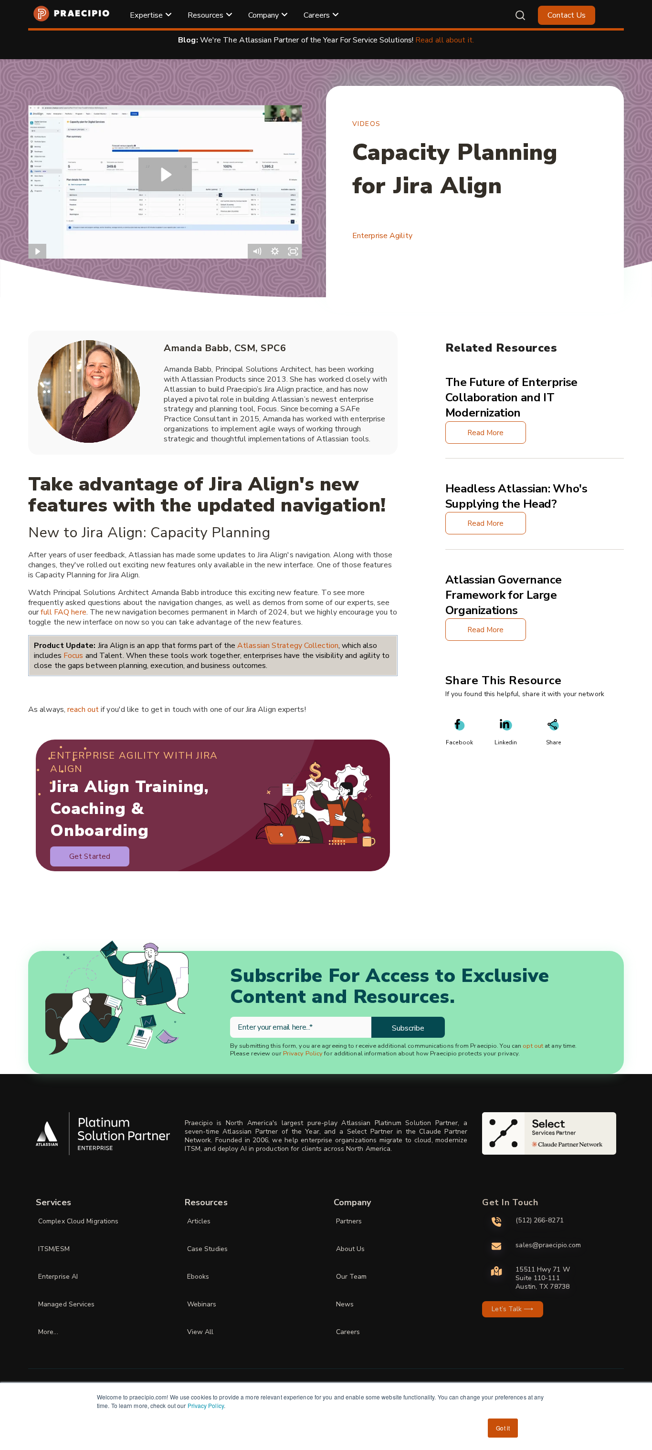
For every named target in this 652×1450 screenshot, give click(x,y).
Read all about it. (444, 40)
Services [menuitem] (53, 1202)
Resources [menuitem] (205, 15)
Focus (74, 655)
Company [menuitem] (263, 15)
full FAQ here (63, 612)
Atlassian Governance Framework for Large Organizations (503, 595)
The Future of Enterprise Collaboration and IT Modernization (511, 397)
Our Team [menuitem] (351, 1276)
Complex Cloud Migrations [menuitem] (78, 1221)
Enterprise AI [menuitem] (58, 1276)
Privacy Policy (206, 1405)
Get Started (89, 856)
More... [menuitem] (48, 1331)
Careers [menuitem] (317, 15)
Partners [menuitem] (349, 1221)
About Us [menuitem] (350, 1248)
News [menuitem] (345, 1304)
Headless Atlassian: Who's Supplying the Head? (516, 496)
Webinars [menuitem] (202, 1304)
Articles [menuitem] (199, 1221)
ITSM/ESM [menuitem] (54, 1248)
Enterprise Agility (382, 235)
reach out (83, 709)
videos (366, 123)
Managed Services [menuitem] (66, 1304)
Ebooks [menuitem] (198, 1276)
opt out (533, 1046)
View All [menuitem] (200, 1331)
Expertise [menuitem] (146, 15)
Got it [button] (503, 1428)
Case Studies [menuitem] (207, 1248)
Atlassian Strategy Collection (287, 645)
